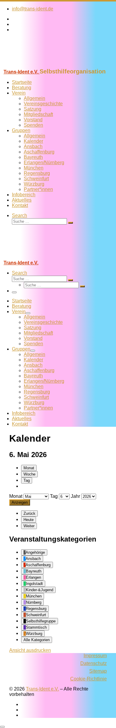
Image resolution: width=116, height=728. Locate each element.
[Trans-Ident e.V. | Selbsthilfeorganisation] (37, 65)
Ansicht (30, 650)
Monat (28, 468)
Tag (26, 480)
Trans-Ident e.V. (42, 688)
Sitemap (98, 671)
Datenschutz (93, 663)
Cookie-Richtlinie (88, 678)
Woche (29, 474)
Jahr (75, 496)
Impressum (95, 655)
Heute (28, 519)
